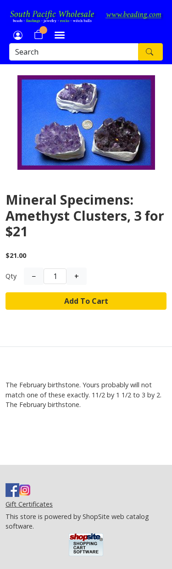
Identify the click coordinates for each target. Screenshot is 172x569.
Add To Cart (86, 301)
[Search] (150, 52)
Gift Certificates (29, 504)
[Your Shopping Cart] (38, 34)
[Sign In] (18, 34)
